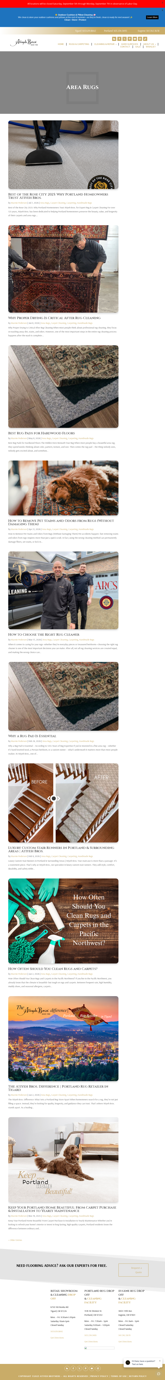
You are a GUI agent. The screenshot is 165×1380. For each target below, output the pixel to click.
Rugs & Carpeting (79, 44)
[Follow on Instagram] (140, 39)
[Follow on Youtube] (135, 39)
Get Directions (57, 1337)
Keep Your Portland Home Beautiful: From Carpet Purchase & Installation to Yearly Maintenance (62, 1209)
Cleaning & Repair (104, 44)
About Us (148, 44)
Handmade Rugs (84, 202)
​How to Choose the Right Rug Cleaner (43, 634)
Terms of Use (119, 1376)
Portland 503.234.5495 (115, 30)
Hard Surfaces (129, 44)
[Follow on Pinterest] (130, 39)
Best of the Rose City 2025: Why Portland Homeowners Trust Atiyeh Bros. (58, 196)
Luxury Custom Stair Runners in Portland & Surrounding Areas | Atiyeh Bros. (61, 850)
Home (61, 44)
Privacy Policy (99, 1376)
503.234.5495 (90, 1335)
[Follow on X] (124, 39)
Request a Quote (136, 1270)
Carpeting (71, 202)
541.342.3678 (124, 1335)
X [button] (162, 2)
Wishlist (151, 47)
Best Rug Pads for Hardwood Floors (41, 433)
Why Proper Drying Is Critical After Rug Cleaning (54, 318)
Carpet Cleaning (57, 202)
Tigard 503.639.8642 (85, 30)
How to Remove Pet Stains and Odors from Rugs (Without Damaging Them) (61, 522)
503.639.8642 (57, 1331)
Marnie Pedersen (19, 202)
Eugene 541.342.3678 (148, 30)
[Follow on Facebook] (119, 39)
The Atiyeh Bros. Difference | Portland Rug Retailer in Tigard (58, 1088)
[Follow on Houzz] (114, 39)
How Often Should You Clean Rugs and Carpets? (52, 969)
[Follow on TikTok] (145, 39)
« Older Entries (15, 1240)
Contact (125, 47)
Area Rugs (44, 202)
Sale (138, 47)
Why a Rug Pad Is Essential (32, 736)
